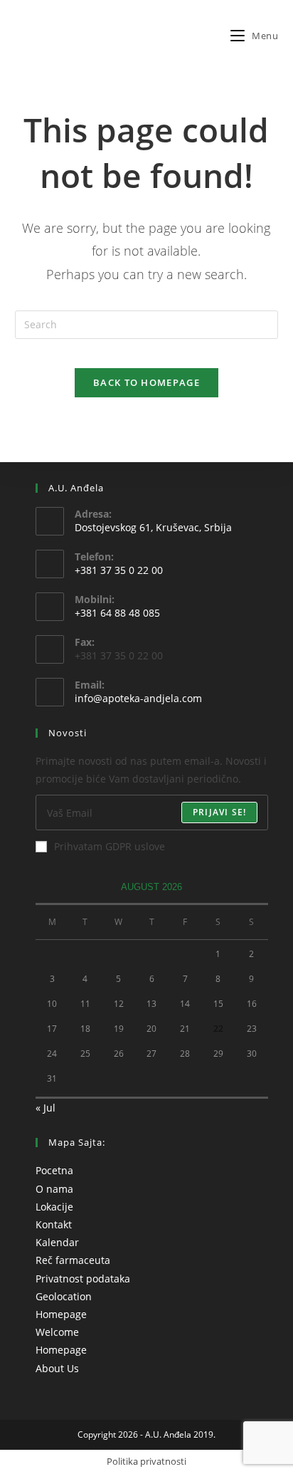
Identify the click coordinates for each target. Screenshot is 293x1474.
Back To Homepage (146, 382)
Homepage (61, 1314)
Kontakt (54, 1224)
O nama (54, 1189)
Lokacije (54, 1206)
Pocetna (54, 1170)
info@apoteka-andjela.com (138, 698)
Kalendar (57, 1242)
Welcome (57, 1332)
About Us (57, 1368)
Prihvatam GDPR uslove (109, 846)
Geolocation (64, 1296)
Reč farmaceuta (73, 1260)
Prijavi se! (219, 812)
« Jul (45, 1107)
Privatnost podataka (83, 1278)
